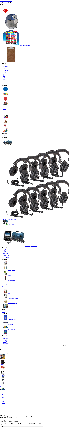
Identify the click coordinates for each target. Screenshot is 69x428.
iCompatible (4, 250)
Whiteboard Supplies (5, 66)
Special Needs (4, 80)
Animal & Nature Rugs (5, 338)
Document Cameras (5, 253)
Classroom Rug (3, 312)
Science (4, 79)
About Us (3, 401)
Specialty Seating (5, 135)
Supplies (4, 81)
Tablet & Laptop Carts (5, 283)
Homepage (16, 351)
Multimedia (4, 75)
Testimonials (3, 403)
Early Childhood (5, 72)
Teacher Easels (5, 311)
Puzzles (4, 78)
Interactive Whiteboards (6, 256)
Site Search (67, 344)
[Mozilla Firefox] (6, 418)
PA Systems (4, 251)
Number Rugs (4, 337)
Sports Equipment (5, 108)
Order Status (3, 398)
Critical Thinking (5, 71)
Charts (4, 68)
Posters (4, 77)
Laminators (4, 252)
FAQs (2, 394)
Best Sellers (4, 65)
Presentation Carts (5, 284)
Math (3, 74)
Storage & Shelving (5, 285)
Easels (2, 286)
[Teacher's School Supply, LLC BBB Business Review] (34, 413)
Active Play (4, 64)
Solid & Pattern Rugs (5, 340)
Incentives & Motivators (6, 73)
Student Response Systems (6, 255)
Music (4, 76)
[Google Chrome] (2, 418)
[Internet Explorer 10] (10, 418)
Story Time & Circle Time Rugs (6, 339)
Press (2, 402)
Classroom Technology (5, 70)
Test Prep (4, 83)
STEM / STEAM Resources (6, 257)
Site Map (3, 397)
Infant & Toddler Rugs (5, 341)
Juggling (4, 110)
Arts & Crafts (4, 67)
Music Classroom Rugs (5, 343)
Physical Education (2, 364)
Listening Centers (5, 249)
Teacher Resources (5, 82)
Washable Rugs (5, 342)
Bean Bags (4, 109)
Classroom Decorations (5, 69)
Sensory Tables (5, 134)
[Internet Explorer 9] (15, 418)
